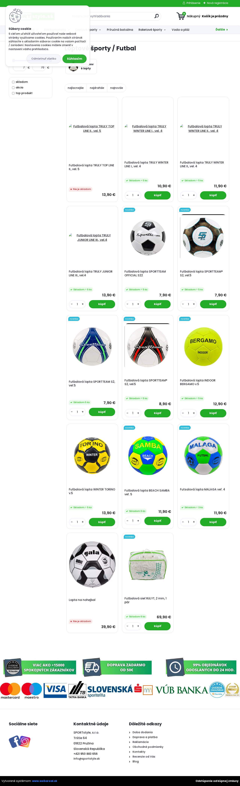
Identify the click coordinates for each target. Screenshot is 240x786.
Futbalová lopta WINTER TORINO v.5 (92, 491)
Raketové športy (150, 30)
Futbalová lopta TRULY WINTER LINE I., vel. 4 (146, 164)
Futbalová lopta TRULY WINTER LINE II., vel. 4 (202, 164)
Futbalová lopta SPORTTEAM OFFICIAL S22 (145, 273)
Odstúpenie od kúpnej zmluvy (217, 781)
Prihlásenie (193, 3)
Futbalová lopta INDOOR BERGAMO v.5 (197, 382)
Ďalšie (220, 29)
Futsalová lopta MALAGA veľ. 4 (202, 489)
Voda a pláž (180, 30)
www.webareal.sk (44, 781)
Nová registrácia (217, 3)
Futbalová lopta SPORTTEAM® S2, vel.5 (201, 273)
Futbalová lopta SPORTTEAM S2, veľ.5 (92, 383)
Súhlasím (74, 59)
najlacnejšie (76, 88)
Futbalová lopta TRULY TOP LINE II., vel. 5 (91, 167)
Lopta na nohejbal (82, 600)
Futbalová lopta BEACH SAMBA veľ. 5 (147, 492)
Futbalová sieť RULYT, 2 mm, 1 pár (145, 600)
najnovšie (116, 88)
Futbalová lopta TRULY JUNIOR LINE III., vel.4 (90, 273)
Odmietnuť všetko (43, 59)
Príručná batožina (120, 30)
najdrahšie (97, 88)
